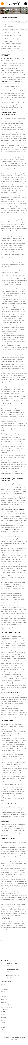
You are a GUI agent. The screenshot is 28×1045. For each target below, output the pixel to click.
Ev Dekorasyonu (4, 996)
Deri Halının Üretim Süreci (12, 969)
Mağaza (3, 1020)
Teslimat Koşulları (5, 1009)
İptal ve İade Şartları (5, 1004)
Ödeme (2, 1031)
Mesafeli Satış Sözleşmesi (6, 1007)
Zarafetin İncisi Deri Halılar (12, 975)
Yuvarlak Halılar (4, 989)
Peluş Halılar (3, 991)
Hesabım (3, 1022)
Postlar (2, 994)
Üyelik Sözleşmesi (5, 1011)
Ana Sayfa (10, 12)
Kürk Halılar (3, 987)
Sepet (2, 1029)
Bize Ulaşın (3, 1014)
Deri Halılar (3, 984)
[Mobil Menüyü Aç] (25, 3)
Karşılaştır (3, 1027)
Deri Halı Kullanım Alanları (12, 963)
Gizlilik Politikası (4, 1002)
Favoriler (3, 1025)
